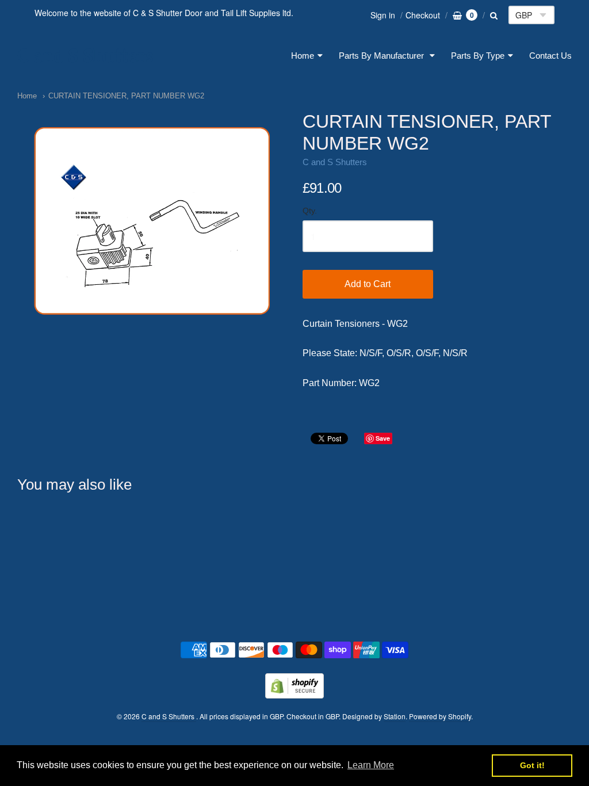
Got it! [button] (532, 765)
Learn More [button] (370, 765)
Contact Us (550, 55)
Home (302, 55)
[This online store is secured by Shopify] (294, 694)
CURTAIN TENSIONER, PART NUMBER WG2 (126, 95)
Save (383, 438)
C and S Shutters (85, 55)
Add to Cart (368, 284)
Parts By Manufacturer (382, 55)
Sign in (382, 15)
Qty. (310, 211)
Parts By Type (477, 55)
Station (395, 716)
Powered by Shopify (440, 716)
